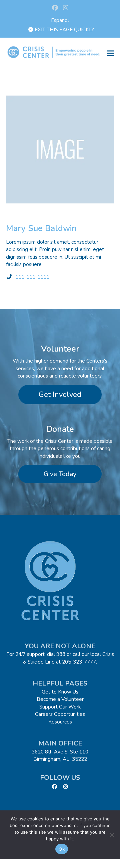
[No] (111, 834)
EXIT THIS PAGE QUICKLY (63, 29)
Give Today (60, 473)
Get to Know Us (60, 692)
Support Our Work (60, 707)
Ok (62, 849)
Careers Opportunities (60, 714)
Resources (60, 721)
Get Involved (60, 395)
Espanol (60, 20)
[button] (110, 53)
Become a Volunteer (60, 699)
